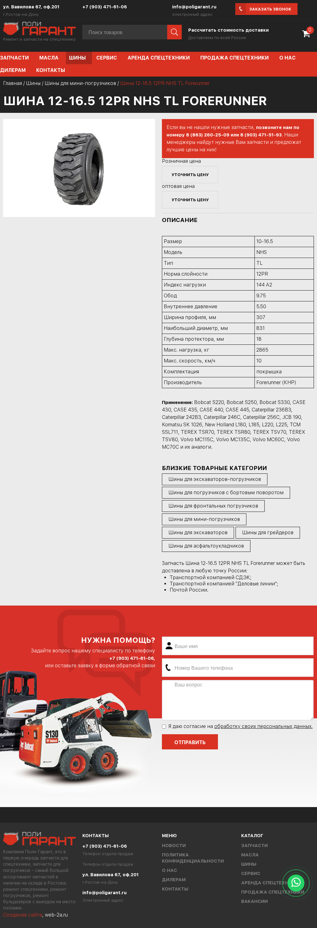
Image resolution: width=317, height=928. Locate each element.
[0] (308, 36)
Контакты (50, 70)
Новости (174, 845)
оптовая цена (178, 186)
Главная (12, 83)
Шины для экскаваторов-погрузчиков (214, 479)
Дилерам (174, 879)
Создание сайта (22, 915)
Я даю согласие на (240, 726)
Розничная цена (181, 161)
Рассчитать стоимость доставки (228, 30)
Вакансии (254, 901)
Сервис (106, 58)
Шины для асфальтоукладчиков (206, 546)
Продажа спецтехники (234, 58)
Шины (77, 58)
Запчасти (254, 845)
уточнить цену (190, 174)
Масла (49, 58)
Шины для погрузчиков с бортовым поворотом (226, 492)
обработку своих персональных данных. (263, 726)
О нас (287, 58)
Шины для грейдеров (267, 532)
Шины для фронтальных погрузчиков (213, 506)
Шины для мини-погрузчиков (80, 83)
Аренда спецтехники (159, 58)
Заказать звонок (270, 9)
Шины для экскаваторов (198, 532)
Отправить (190, 742)
